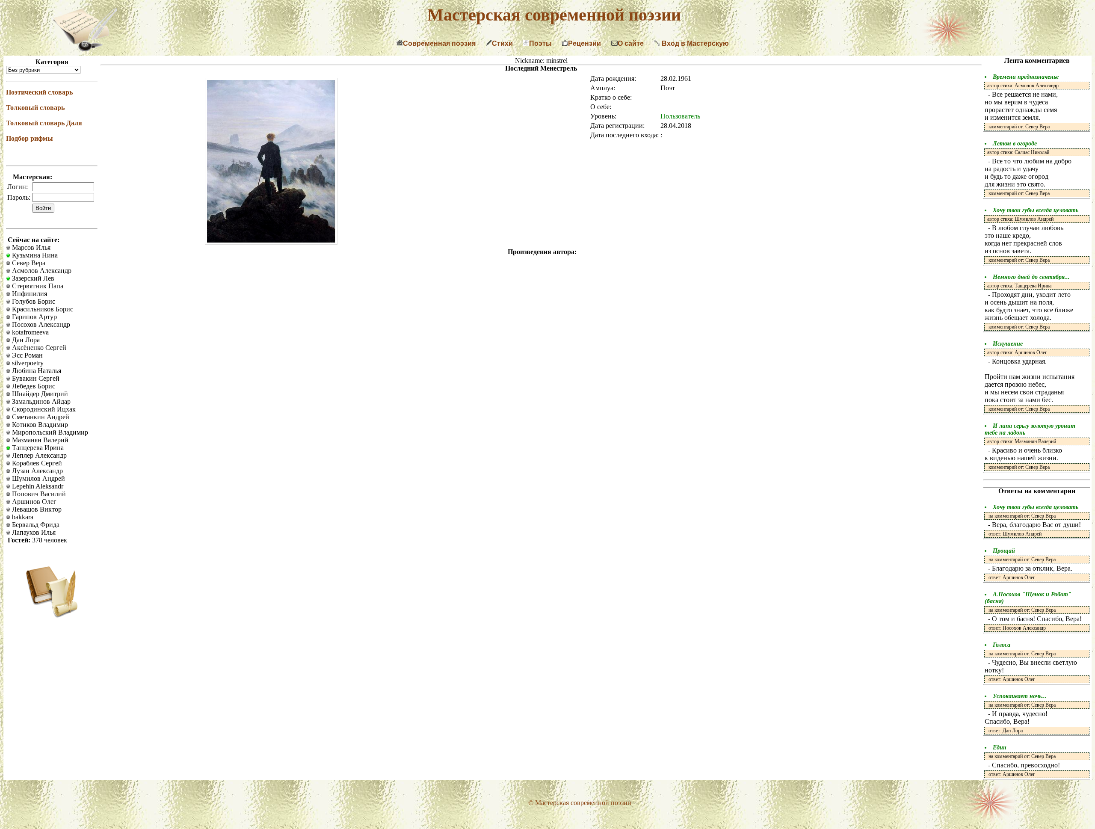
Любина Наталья (35, 370)
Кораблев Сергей (36, 463)
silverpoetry (27, 363)
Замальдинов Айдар (40, 401)
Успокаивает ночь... (1020, 696)
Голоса (1001, 645)
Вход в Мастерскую (694, 43)
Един (999, 747)
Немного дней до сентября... (1031, 277)
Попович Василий (38, 493)
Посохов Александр (40, 324)
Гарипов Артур (33, 316)
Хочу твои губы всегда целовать (1035, 210)
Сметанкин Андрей (39, 416)
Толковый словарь (35, 107)
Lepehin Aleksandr (36, 486)
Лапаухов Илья (33, 532)
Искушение (1008, 343)
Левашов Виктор (36, 509)
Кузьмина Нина (34, 255)
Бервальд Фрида (34, 524)
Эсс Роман (26, 355)
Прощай (1004, 551)
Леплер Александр (38, 455)
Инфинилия (28, 293)
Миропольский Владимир (49, 432)
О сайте (631, 43)
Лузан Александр (36, 470)
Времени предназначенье (1026, 77)
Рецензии (584, 43)
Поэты (540, 43)
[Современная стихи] (85, 48)
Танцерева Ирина (37, 447)
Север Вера (27, 262)
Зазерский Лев (32, 278)
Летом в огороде (1015, 143)
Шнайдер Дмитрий (39, 393)
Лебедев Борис (32, 386)
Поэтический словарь (39, 92)
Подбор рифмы (29, 138)
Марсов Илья (30, 247)
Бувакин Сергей (34, 378)
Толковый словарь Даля (44, 123)
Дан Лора (25, 339)
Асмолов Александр (40, 270)
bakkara (21, 517)
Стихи (502, 43)
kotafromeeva (29, 332)
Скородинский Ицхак (43, 409)
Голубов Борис (32, 301)
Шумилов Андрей (37, 478)
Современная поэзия (439, 43)
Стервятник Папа (36, 286)
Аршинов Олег (33, 501)
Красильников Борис (41, 309)
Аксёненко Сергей (38, 347)
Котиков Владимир (39, 424)
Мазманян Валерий (39, 440)
